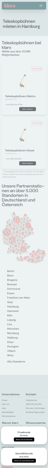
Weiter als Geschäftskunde (24, 461)
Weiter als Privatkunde (24, 440)
